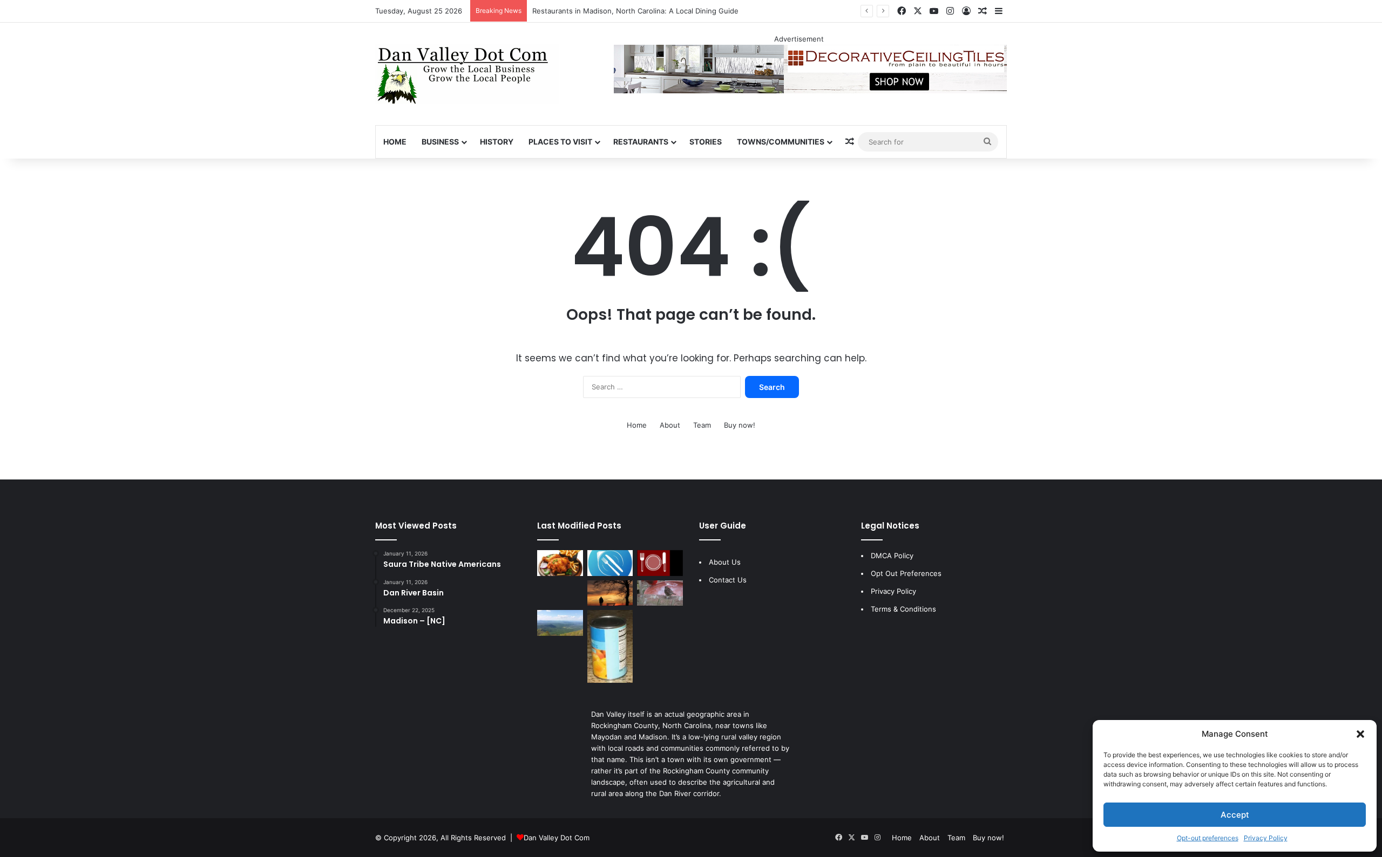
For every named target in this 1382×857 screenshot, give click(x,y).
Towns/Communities (780, 141)
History (496, 141)
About (670, 425)
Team (702, 425)
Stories (705, 141)
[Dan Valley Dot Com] (467, 74)
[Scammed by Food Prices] (610, 646)
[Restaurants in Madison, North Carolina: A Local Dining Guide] (610, 563)
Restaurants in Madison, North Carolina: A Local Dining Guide (635, 10)
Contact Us (728, 579)
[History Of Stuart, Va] (560, 623)
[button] (1360, 734)
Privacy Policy (1266, 838)
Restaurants (640, 141)
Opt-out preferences (1207, 838)
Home (395, 141)
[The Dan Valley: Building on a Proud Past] (610, 593)
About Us (725, 562)
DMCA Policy (892, 555)
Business (440, 141)
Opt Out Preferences (906, 573)
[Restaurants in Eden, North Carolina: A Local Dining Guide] (660, 563)
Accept (1235, 815)
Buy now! (739, 425)
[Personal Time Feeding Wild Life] (660, 593)
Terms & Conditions (903, 609)
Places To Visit (560, 141)
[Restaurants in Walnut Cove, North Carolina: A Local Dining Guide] (560, 563)
